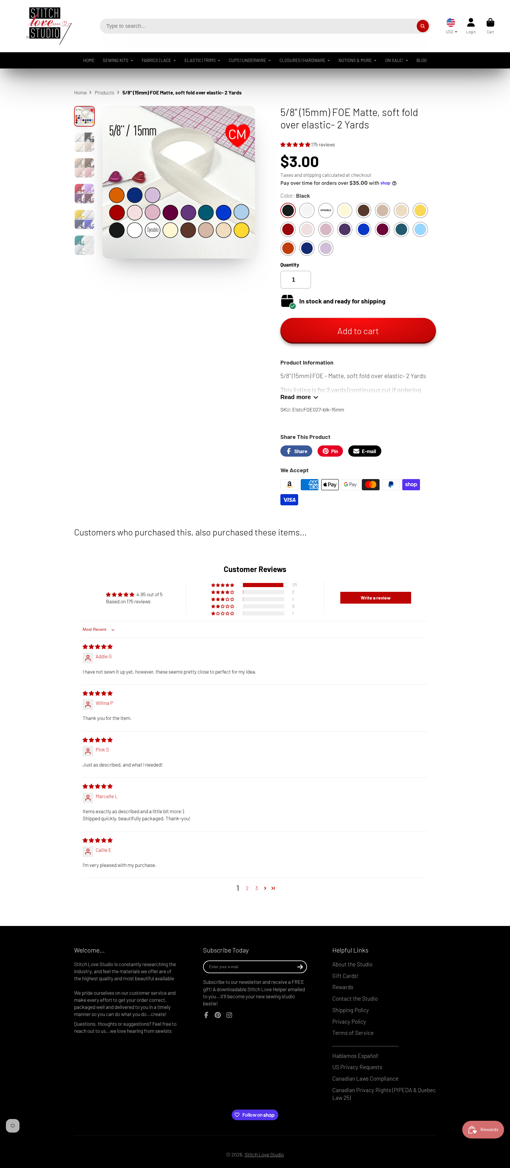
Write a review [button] (376, 597)
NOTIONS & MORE (355, 60)
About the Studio (352, 964)
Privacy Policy (349, 1021)
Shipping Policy (350, 1010)
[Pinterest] (218, 1015)
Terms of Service (353, 1032)
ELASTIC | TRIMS (200, 60)
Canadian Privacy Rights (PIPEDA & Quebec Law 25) (384, 1094)
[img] (97, 646)
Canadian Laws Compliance (365, 1078)
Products (104, 92)
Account (471, 26)
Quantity (289, 264)
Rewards (342, 987)
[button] (295, 144)
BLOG (421, 60)
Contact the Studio (355, 998)
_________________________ (365, 1044)
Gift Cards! (345, 975)
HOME (89, 60)
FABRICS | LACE (156, 60)
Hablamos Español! (355, 1055)
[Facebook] (206, 1015)
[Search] (423, 26)
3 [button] (256, 888)
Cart (490, 26)
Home (80, 92)
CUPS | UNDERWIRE (247, 60)
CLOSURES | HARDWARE (302, 60)
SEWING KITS (115, 60)
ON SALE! (394, 60)
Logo (44, 26)
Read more (295, 397)
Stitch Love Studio (264, 1154)
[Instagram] (229, 1015)
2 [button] (247, 888)
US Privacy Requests (357, 1067)
